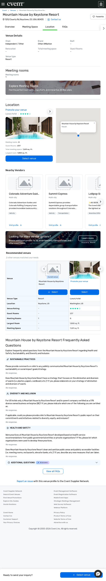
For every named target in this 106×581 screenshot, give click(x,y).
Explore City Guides (11, 501)
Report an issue (25, 481)
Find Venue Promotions (12, 498)
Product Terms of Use (62, 516)
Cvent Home (8, 513)
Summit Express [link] (58, 193)
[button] (78, 135)
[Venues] (101, 4)
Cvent (4, 10)
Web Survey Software (62, 504)
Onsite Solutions (9, 504)
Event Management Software (65, 491)
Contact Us (7, 516)
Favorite (100, 17)
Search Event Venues (11, 494)
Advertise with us (61, 522)
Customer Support (10, 519)
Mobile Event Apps (61, 498)
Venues (13, 10)
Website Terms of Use (62, 519)
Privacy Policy (59, 513)
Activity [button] (12, 213)
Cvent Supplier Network (12, 491)
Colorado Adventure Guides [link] (24, 193)
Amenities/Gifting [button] (95, 213)
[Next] (103, 28)
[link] (24, 183)
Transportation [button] (63, 213)
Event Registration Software (65, 494)
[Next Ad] (50, 111)
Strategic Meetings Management (67, 501)
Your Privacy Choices (11, 522)
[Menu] (3, 4)
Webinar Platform (60, 508)
